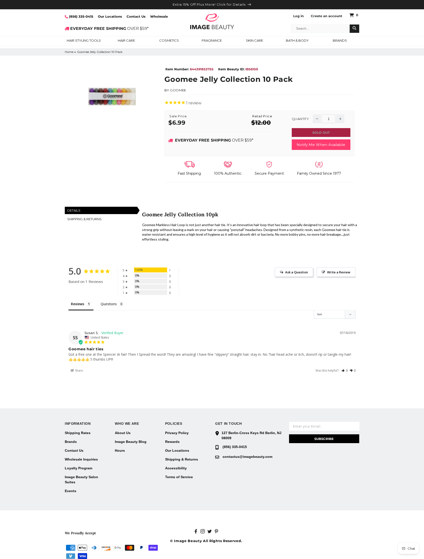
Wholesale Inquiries (81, 459)
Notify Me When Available (321, 144)
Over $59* (214, 140)
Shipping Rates (78, 433)
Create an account (326, 16)
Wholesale (159, 16)
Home (69, 52)
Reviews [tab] (77, 304)
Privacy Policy (177, 433)
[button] (84, 41)
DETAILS (73, 210)
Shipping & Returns (181, 459)
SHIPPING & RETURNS (84, 219)
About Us (123, 433)
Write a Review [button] (338, 272)
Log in (298, 16)
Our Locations (110, 16)
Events (70, 491)
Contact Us (136, 16)
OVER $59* (109, 28)
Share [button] (78, 370)
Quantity (300, 119)
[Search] (354, 28)
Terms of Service (179, 477)
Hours (120, 450)
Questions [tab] (109, 304)
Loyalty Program (78, 468)
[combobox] (320, 28)
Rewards (172, 442)
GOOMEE (178, 90)
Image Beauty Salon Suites (81, 479)
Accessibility (176, 468)
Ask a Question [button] (296, 272)
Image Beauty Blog (130, 442)
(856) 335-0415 (80, 16)
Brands (71, 442)
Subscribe (324, 439)
